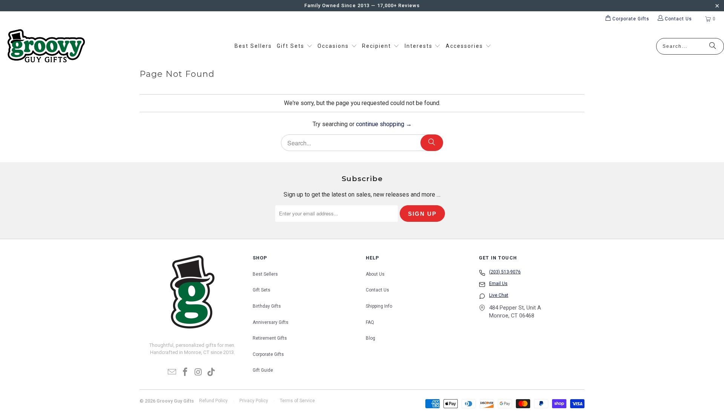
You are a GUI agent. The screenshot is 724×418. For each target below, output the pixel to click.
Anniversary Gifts (270, 322)
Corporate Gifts (268, 354)
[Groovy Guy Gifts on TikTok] (211, 372)
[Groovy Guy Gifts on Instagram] (198, 372)
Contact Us (377, 290)
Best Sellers (265, 274)
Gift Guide (263, 370)
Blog (370, 338)
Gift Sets (261, 290)
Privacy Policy (253, 400)
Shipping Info (379, 306)
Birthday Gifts (267, 306)
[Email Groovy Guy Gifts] (172, 372)
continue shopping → (384, 124)
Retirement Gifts (270, 338)
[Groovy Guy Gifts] (46, 46)
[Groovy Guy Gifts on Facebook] (185, 372)
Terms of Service (297, 400)
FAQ (370, 322)
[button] (295, 46)
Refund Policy (213, 400)
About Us (375, 274)
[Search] (712, 46)
